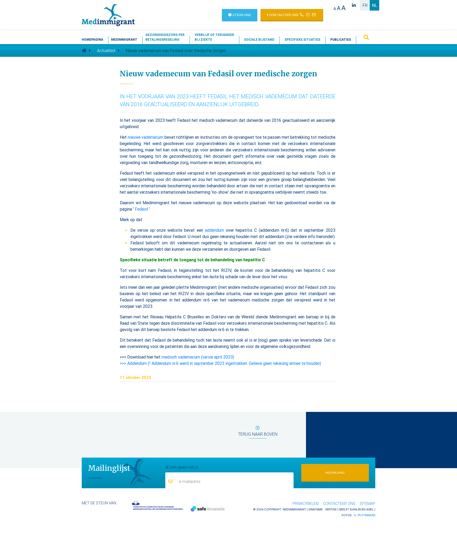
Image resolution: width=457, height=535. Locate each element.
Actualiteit (106, 50)
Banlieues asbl (362, 509)
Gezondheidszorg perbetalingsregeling (165, 37)
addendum (214, 230)
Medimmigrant (124, 39)
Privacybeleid (306, 503)
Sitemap (367, 503)
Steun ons (241, 15)
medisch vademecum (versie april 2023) (198, 357)
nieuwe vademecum (145, 137)
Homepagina (92, 39)
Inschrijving (335, 472)
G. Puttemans (364, 515)
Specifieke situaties (302, 39)
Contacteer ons (283, 15)
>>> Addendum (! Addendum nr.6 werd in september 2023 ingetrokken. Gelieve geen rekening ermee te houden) (220, 363)
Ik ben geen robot (181, 467)
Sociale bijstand (259, 39)
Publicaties (340, 39)
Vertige (331, 509)
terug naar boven (257, 434)
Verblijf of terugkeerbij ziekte (214, 37)
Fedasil (141, 209)
